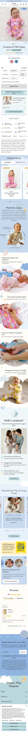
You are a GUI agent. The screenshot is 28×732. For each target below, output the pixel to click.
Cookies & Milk (16, 58)
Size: (4, 107)
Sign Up (23, 652)
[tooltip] (13, 626)
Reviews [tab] (8, 598)
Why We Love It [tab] (6, 136)
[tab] (7, 162)
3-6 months (5, 74)
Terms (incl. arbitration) (11, 669)
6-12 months (14, 74)
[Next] (25, 616)
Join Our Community (11, 581)
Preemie (5, 70)
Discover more (7, 552)
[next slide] (26, 136)
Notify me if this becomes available (11, 82)
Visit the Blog (14, 536)
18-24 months (5, 78)
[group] (2, 38)
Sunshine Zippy (11, 612)
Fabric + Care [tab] (23, 136)
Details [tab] (15, 136)
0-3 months (23, 70)
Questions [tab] (19, 598)
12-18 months (23, 74)
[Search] (5, 4)
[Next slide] (26, 24)
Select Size (14, 86)
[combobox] (5, 4)
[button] (14, 53)
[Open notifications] (23, 4)
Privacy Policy (20, 669)
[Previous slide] (5, 531)
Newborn (14, 71)
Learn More (14, 478)
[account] (21, 4)
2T (15, 79)
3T (22, 78)
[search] (5, 4)
